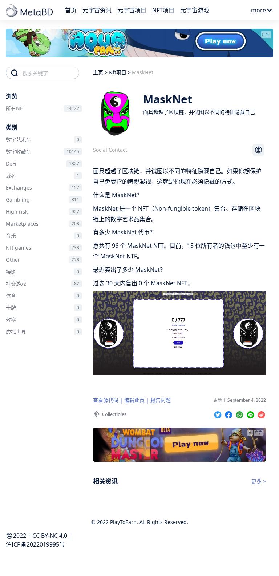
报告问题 (160, 400)
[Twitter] (218, 413)
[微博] (261, 413)
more (258, 10)
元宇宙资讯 (97, 10)
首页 (71, 10)
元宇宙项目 (131, 10)
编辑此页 (134, 400)
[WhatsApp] (240, 413)
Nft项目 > (120, 72)
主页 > (100, 72)
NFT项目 (163, 10)
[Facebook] (229, 413)
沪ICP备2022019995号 (35, 544)
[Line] (251, 413)
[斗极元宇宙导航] (30, 11)
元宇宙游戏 (194, 10)
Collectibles (114, 414)
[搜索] (14, 73)
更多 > (258, 481)
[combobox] (51, 73)
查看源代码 (105, 400)
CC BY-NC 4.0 (49, 536)
